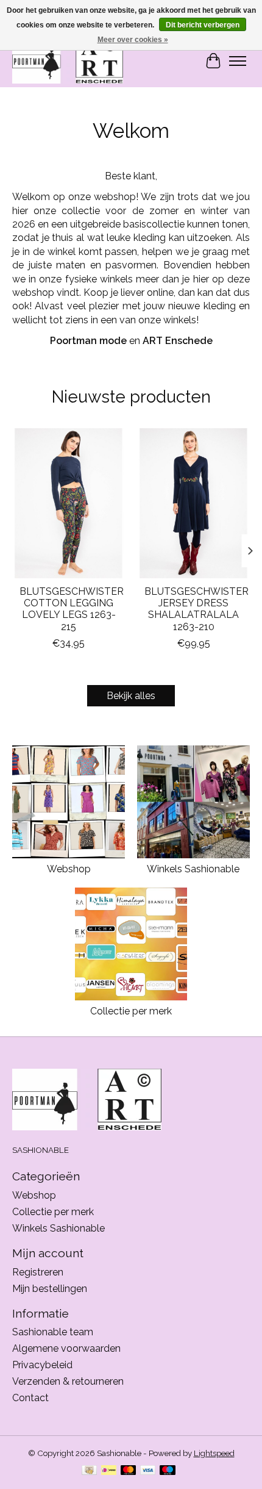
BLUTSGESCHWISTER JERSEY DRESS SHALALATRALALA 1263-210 (196, 609)
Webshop (69, 869)
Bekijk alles (131, 695)
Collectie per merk (131, 1011)
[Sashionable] (67, 61)
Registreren (37, 1272)
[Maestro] (167, 1471)
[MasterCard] (128, 1471)
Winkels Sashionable (193, 869)
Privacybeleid (42, 1365)
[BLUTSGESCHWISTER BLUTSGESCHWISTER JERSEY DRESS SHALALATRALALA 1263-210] (193, 503)
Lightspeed (214, 1453)
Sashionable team (52, 1332)
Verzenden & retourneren (68, 1381)
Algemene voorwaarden (66, 1348)
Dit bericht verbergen (202, 25)
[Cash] (89, 1471)
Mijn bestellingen (49, 1288)
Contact (30, 1398)
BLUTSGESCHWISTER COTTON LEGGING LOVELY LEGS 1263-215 (71, 609)
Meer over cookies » (132, 39)
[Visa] (148, 1471)
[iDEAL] (108, 1471)
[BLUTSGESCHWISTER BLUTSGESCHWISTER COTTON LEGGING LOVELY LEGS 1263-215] (68, 503)
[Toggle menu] (237, 61)
